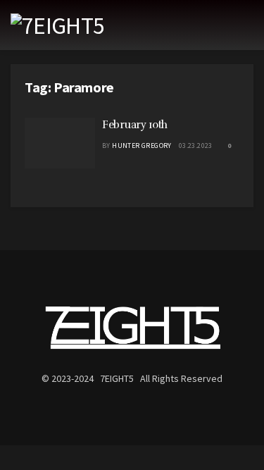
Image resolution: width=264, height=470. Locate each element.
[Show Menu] (247, 25)
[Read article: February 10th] (60, 143)
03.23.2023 (196, 145)
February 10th (135, 124)
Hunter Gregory (142, 145)
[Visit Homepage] (57, 25)
